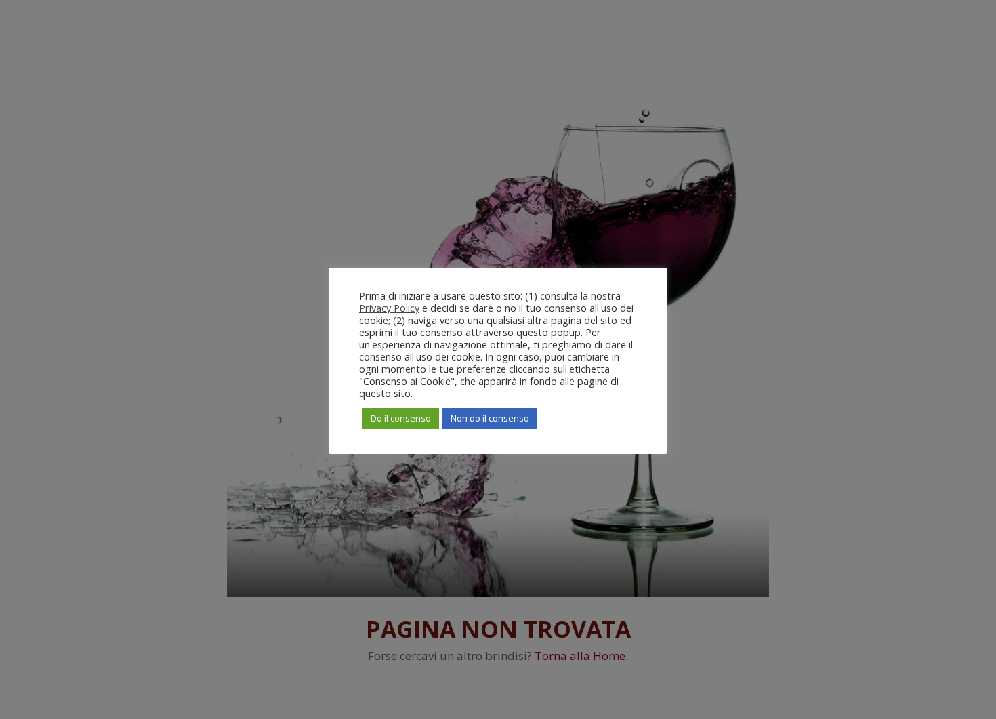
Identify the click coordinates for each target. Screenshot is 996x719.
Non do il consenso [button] (490, 418)
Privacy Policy (389, 308)
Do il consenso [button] (401, 418)
